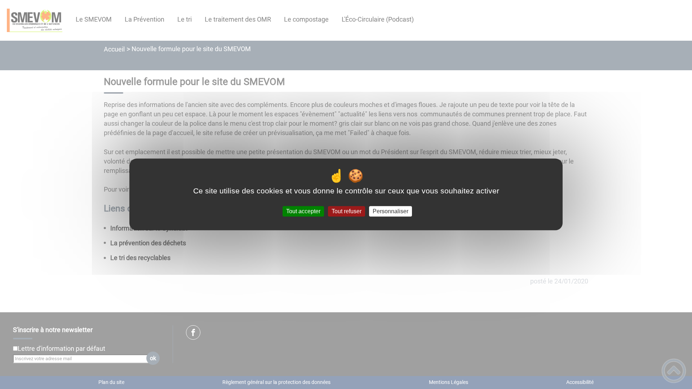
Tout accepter (303, 211)
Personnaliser (390, 211)
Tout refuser (346, 211)
